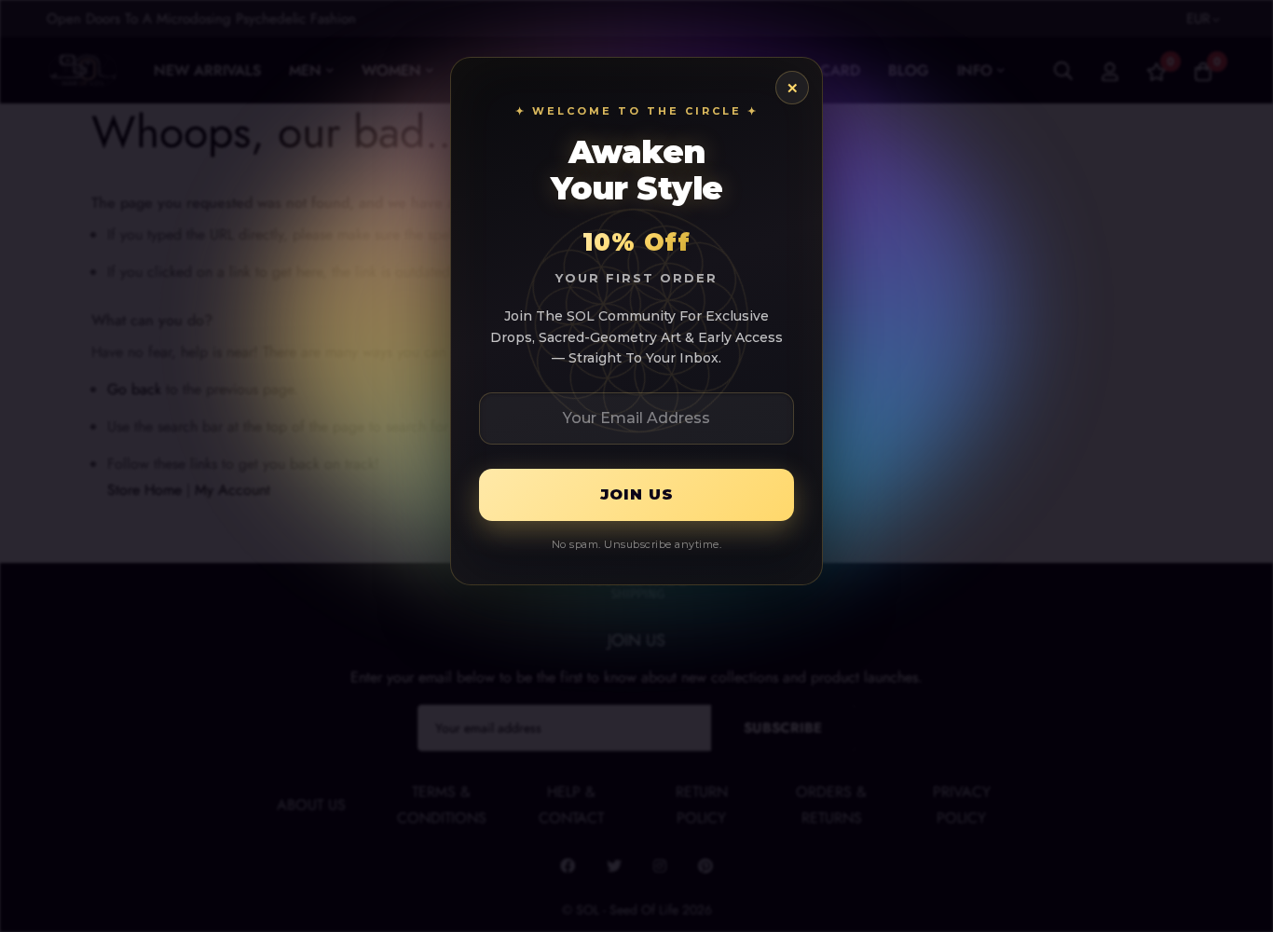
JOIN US (637, 494)
